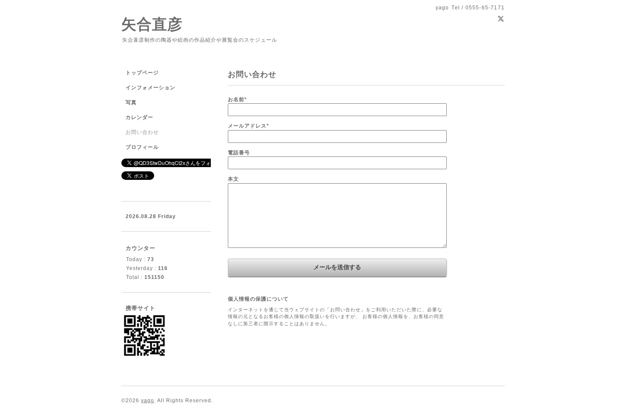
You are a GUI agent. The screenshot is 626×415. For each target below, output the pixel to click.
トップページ (142, 73)
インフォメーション (150, 88)
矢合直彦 (152, 24)
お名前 (237, 99)
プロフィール (142, 147)
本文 (233, 179)
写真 (131, 102)
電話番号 (239, 153)
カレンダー (139, 117)
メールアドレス (248, 126)
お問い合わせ (142, 132)
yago (147, 401)
